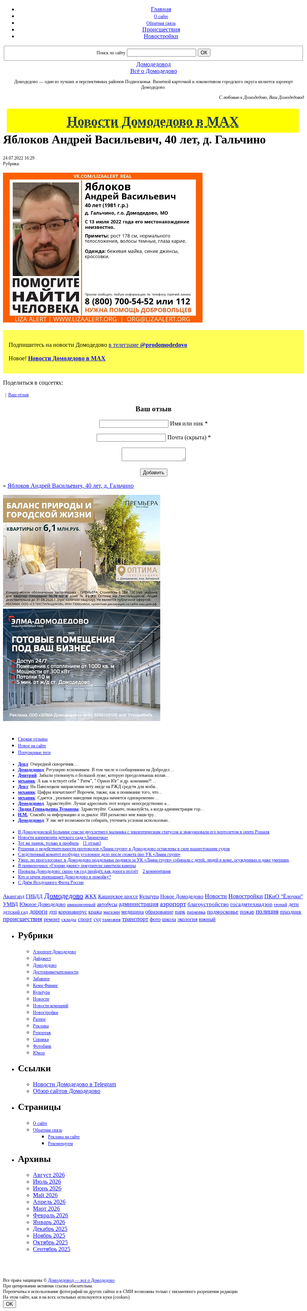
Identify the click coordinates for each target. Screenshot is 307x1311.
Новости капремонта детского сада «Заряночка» (63, 837)
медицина (132, 912)
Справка (41, 1039)
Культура (149, 896)
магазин (111, 912)
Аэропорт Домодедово (54, 951)
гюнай (280, 904)
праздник (290, 912)
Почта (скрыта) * (189, 437)
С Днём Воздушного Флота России (50, 882)
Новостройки (161, 36)
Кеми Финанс (45, 985)
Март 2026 (46, 1208)
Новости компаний (50, 1005)
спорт (85, 919)
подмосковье (222, 912)
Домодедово (63, 895)
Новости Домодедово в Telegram (74, 1084)
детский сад (15, 912)
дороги (39, 911)
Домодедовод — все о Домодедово (81, 1280)
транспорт (135, 919)
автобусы (107, 904)
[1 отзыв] (92, 843)
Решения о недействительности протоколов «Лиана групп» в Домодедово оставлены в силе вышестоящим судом (124, 848)
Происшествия (161, 29)
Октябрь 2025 (50, 1242)
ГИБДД (34, 896)
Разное (39, 1019)
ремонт (52, 919)
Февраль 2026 (50, 1215)
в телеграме (148, 345)
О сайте (161, 16)
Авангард (13, 896)
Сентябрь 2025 (51, 1249)
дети (294, 904)
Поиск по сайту (111, 52)
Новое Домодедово (181, 896)
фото (155, 919)
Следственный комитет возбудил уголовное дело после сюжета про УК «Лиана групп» (99, 854)
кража (95, 912)
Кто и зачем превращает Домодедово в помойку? (64, 876)
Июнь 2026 (47, 1188)
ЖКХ (91, 896)
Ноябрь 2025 (49, 1235)
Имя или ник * (189, 423)
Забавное (41, 978)
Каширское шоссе (118, 896)
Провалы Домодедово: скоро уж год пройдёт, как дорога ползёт (78, 871)
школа (169, 919)
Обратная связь (161, 23)
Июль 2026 (47, 1181)
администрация (138, 904)
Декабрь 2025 (50, 1229)
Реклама (41, 1026)
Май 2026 (45, 1195)
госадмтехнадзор (251, 904)
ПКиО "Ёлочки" (283, 896)
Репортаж (42, 1032)
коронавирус (72, 912)
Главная (161, 9)
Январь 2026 (49, 1222)
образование (159, 912)
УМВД (10, 904)
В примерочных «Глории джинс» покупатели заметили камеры (77, 865)
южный (207, 919)
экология (187, 919)
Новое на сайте (32, 745)
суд (97, 919)
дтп (53, 912)
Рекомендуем (60, 1143)
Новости (216, 896)
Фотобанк (42, 1046)
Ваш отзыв (18, 394)
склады (68, 919)
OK (9, 1304)
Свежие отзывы (33, 739)
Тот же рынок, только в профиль (48, 843)
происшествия (22, 919)
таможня (111, 919)
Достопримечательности (55, 972)
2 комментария (157, 871)
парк (180, 912)
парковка (196, 912)
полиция (267, 911)
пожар (247, 912)
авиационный (81, 904)
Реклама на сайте (64, 1136)
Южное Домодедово (42, 904)
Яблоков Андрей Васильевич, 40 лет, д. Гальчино (70, 485)
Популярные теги (34, 752)
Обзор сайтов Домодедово (66, 1091)
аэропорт (173, 904)
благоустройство (208, 904)
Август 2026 (49, 1175)
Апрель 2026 (49, 1202)
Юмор (39, 1053)
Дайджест (42, 958)
